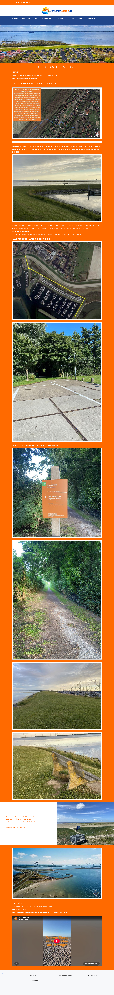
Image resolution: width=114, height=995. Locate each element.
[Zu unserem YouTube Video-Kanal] (27, 2)
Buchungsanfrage (34, 980)
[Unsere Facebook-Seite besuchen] (21, 2)
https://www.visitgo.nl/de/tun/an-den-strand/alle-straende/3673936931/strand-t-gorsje (39, 912)
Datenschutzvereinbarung (65, 975)
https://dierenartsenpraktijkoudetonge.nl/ (25, 78)
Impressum (33, 975)
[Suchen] (101, 23)
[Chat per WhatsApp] (19, 2)
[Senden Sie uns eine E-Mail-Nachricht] (16, 2)
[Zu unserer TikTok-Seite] (30, 2)
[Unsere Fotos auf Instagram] (24, 2)
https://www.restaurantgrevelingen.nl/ (18, 830)
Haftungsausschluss (92, 975)
